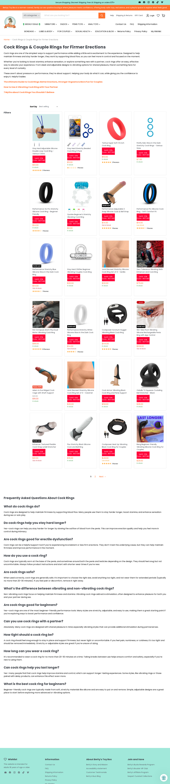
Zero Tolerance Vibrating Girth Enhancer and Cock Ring (150, 270)
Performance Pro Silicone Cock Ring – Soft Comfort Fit (150, 210)
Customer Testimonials (96, 772)
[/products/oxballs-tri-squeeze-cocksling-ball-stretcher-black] (150, 374)
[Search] (101, 15)
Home (7, 40)
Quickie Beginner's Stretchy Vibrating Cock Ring (79, 215)
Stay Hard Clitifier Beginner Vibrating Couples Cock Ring (79, 270)
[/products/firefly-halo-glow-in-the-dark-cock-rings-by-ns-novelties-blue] (150, 127)
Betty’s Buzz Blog (93, 776)
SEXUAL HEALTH (82, 31)
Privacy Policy (140, 31)
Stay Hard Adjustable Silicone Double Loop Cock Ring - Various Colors (44, 151)
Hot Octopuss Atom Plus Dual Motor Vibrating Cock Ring (45, 331)
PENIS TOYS (77, 24)
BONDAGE (29, 31)
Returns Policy (124, 31)
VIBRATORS (50, 24)
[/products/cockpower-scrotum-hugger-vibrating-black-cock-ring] (115, 314)
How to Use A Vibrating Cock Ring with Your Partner (31, 87)
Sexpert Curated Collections (140, 776)
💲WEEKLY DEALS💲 (31, 24)
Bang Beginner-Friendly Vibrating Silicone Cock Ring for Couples (150, 447)
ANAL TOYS (93, 24)
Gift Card (139, 15)
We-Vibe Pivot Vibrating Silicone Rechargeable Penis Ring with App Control (149, 332)
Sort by (33, 107)
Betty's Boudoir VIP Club (138, 768)
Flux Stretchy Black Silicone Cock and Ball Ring (78, 445)
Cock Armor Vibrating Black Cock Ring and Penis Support (114, 391)
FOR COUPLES (64, 31)
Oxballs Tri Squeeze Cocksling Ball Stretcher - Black (149, 391)
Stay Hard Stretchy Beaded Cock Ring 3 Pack (79, 149)
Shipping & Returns (124, 15)
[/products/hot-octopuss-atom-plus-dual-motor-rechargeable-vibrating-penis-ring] (45, 314)
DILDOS (64, 24)
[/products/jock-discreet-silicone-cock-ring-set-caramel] (80, 374)
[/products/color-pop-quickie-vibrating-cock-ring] (80, 193)
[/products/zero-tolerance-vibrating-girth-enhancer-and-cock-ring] (150, 253)
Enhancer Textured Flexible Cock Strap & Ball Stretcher (44, 445)
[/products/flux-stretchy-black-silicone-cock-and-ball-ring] (80, 428)
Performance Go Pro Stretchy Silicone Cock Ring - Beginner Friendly (45, 211)
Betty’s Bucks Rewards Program (141, 764)
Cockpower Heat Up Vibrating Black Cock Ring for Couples (114, 445)
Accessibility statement (96, 768)
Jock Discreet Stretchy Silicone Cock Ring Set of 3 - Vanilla (115, 270)
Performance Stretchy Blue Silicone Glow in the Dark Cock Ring (45, 272)
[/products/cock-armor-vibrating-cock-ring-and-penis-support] (115, 374)
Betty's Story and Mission (97, 764)
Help (112, 15)
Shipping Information (147, 24)
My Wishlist (156, 31)
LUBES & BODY (46, 31)
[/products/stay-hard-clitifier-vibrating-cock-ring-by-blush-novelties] (80, 253)
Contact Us (120, 24)
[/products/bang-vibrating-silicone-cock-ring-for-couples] (150, 428)
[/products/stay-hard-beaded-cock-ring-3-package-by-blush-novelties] (80, 127)
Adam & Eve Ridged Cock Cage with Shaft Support (43, 391)
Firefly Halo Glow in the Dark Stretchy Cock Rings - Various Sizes (149, 145)
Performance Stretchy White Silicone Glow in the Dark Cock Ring (80, 332)
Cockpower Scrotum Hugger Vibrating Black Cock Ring (114, 331)
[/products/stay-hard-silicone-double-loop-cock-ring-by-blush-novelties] (45, 127)
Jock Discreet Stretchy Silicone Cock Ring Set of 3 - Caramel (80, 391)
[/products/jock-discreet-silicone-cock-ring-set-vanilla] (115, 253)
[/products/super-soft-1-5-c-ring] (115, 127)
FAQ (132, 24)
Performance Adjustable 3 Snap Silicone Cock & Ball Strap (115, 210)
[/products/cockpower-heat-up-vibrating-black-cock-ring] (115, 428)
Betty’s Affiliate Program (138, 772)
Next (101, 476)
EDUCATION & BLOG (104, 31)
